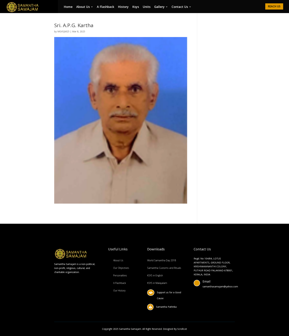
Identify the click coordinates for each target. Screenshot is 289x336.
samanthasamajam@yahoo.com (220, 286)
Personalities (120, 275)
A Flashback (105, 7)
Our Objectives (121, 267)
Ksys (135, 7)
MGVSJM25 (63, 31)
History (123, 7)
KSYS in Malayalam (157, 283)
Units (147, 7)
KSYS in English (155, 275)
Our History (119, 290)
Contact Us (180, 7)
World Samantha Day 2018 (161, 260)
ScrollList (182, 328)
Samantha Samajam (130, 328)
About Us (83, 7)
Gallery (159, 7)
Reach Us (274, 6)
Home (68, 7)
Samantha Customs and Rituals (164, 267)
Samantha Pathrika (166, 306)
